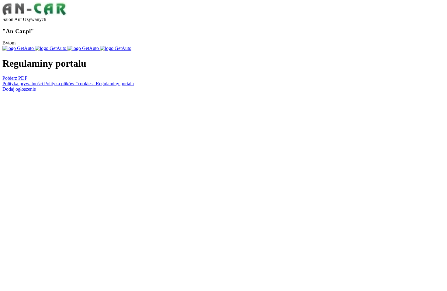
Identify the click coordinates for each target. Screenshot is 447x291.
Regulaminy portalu (115, 83)
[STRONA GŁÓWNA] (34, 13)
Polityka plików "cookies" (70, 83)
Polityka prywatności (23, 83)
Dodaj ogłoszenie (19, 89)
